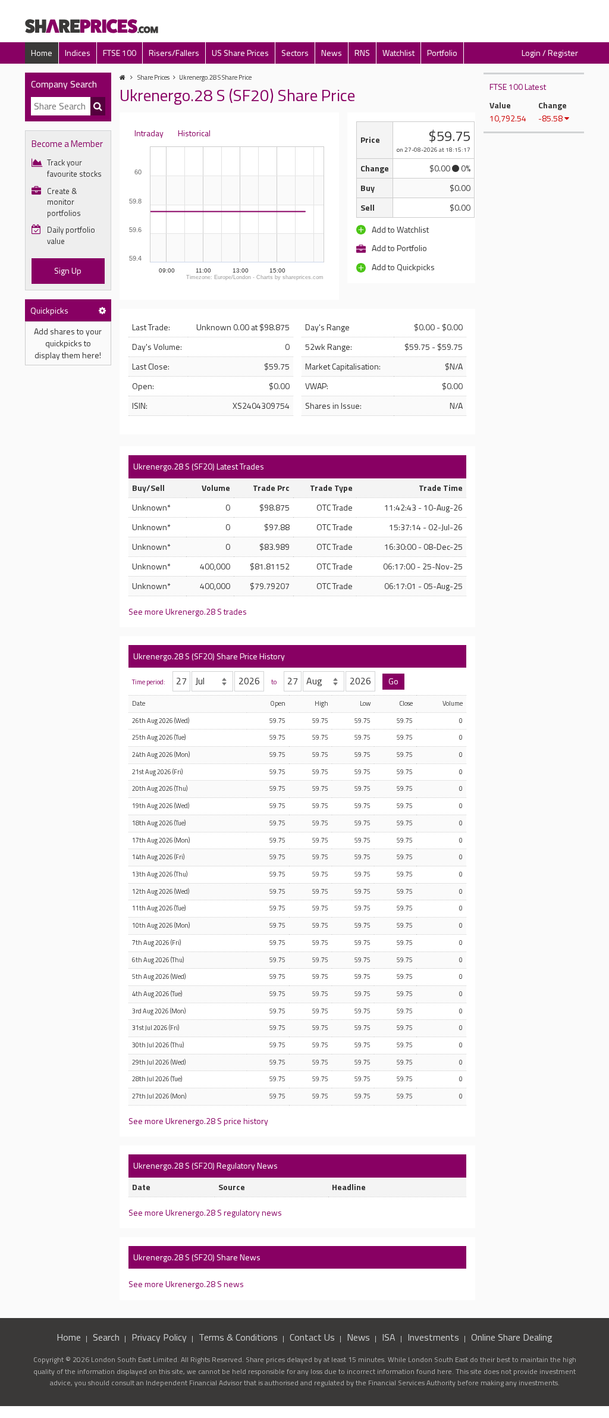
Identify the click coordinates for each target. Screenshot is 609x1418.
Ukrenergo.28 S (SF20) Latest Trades (198, 466)
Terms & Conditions (238, 1337)
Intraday (149, 133)
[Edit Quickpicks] (102, 310)
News (331, 52)
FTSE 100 (119, 52)
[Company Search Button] (97, 106)
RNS (362, 52)
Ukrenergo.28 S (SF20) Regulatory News (205, 1165)
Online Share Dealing (512, 1337)
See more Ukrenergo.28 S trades (187, 611)
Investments (433, 1337)
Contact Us (312, 1337)
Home (41, 52)
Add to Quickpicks (402, 267)
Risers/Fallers (174, 52)
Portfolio (442, 52)
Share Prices (153, 77)
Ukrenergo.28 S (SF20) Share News (196, 1257)
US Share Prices (240, 52)
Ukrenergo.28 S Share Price (215, 77)
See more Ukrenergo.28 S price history (198, 1121)
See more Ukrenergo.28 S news (186, 1284)
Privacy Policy (159, 1337)
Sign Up (67, 270)
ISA (388, 1337)
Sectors (295, 52)
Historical (194, 133)
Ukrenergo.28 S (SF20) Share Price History (209, 656)
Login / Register (550, 52)
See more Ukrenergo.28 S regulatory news (205, 1212)
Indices (77, 52)
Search (106, 1337)
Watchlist (398, 52)
